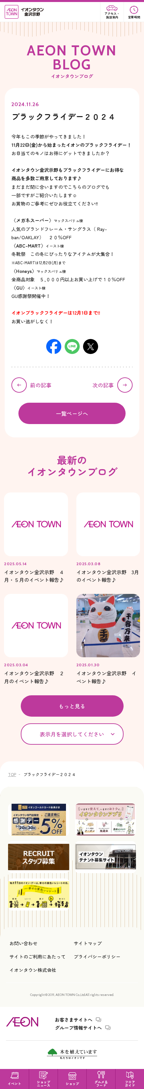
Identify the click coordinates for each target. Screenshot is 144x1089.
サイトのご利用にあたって (37, 956)
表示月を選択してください (72, 734)
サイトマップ (88, 943)
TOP (12, 774)
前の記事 (41, 385)
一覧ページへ (72, 413)
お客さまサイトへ (73, 1019)
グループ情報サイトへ (78, 1027)
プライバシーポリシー (97, 956)
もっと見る (72, 706)
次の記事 (103, 385)
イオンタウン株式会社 (32, 970)
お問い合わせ (23, 943)
